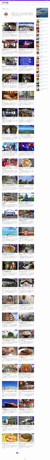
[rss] (46, 0)
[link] (11, 18)
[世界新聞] (5, 2)
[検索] (47, 0)
